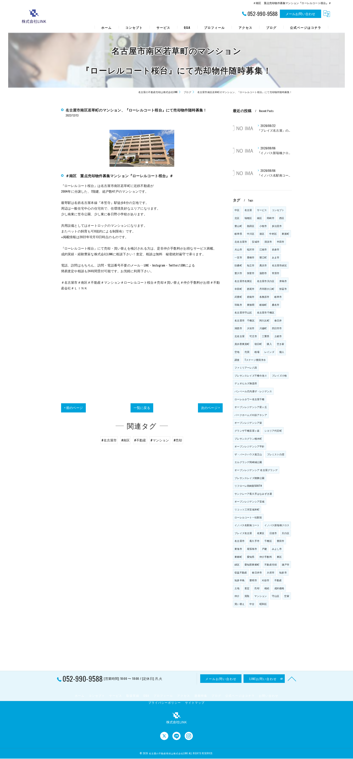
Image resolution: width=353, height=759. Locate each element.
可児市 (253, 336)
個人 (281, 351)
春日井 (278, 320)
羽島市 (238, 304)
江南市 (263, 249)
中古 (251, 604)
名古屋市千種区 (265, 312)
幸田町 (238, 288)
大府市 (270, 572)
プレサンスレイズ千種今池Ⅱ (251, 375)
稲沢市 (251, 249)
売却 (256, 588)
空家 (286, 596)
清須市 (268, 241)
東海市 (238, 548)
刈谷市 (265, 580)
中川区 (251, 233)
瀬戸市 (285, 564)
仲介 (237, 596)
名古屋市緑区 (279, 265)
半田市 (280, 241)
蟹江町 (263, 257)
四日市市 (277, 328)
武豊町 (238, 296)
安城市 (255, 241)
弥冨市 (283, 288)
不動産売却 (270, 564)
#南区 (125, 440)
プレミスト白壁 (275, 454)
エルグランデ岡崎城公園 (248, 462)
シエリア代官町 (273, 430)
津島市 (283, 281)
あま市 (275, 257)
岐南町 (263, 304)
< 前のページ (73, 407)
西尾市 (251, 288)
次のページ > (210, 407)
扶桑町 (238, 265)
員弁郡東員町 (242, 344)
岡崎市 (270, 218)
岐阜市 (278, 296)
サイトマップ (195, 702)
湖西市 (238, 328)
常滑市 (275, 273)
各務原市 (264, 296)
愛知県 (251, 556)
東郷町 (238, 556)
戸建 (264, 548)
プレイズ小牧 (279, 375)
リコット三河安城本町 (247, 509)
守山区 (275, 596)
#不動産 (140, 440)
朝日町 (258, 344)
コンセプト (278, 210)
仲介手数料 (265, 556)
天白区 (285, 533)
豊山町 (238, 226)
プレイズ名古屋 (243, 533)
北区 (237, 218)
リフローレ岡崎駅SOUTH (248, 485)
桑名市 (275, 304)
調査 (237, 359)
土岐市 (278, 336)
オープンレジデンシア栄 (248, 422)
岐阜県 (238, 233)
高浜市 (263, 265)
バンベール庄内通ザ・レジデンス (253, 391)
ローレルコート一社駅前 (248, 517)
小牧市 (263, 226)
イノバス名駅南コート (247, 525)
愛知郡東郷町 (252, 564)
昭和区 (263, 604)
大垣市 (251, 328)
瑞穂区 (248, 218)
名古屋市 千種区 (245, 320)
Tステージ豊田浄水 (255, 359)
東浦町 (285, 233)
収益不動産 (241, 572)
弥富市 (251, 273)
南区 (259, 218)
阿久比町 (264, 320)
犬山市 (238, 249)
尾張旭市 (252, 548)
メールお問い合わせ (300, 13)
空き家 (280, 344)
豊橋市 (251, 257)
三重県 (265, 336)
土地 (237, 588)
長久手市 (254, 540)
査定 (247, 588)
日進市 (273, 533)
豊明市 (253, 580)
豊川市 (238, 273)
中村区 (273, 233)
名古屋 (248, 210)
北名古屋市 (241, 241)
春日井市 (257, 572)
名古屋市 (240, 540)
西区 (281, 218)
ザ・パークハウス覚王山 (248, 454)
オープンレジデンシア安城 (249, 501)
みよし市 (277, 548)
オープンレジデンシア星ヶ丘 (251, 407)
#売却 (178, 440)
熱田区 (251, 226)
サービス (262, 210)
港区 (261, 233)
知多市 (283, 572)
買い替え (240, 604)
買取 (247, 596)
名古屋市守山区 (243, 312)
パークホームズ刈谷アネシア (251, 415)
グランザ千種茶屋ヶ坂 (247, 430)
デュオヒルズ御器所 (246, 383)
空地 (237, 351)
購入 (269, 344)
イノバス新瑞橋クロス (276, 525)
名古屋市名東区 (243, 281)
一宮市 (238, 257)
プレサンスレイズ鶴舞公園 (249, 478)
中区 (237, 210)
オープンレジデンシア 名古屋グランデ (256, 470)
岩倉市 (275, 249)
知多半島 (240, 580)
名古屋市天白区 (265, 281)
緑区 (237, 564)
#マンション (160, 440)
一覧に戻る (142, 407)
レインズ (269, 351)
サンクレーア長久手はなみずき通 (253, 493)
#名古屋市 (109, 440)
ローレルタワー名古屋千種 (249, 399)
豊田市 (280, 540)
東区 (279, 556)
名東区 (261, 533)
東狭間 (251, 304)
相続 (266, 588)
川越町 (263, 328)
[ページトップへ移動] (292, 679)
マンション (260, 596)
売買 (247, 351)
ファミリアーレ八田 (246, 367)
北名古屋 (240, 336)
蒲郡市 (263, 273)
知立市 (251, 265)
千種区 (268, 540)
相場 (256, 351)
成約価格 (279, 588)
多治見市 (277, 226)
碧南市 (251, 296)
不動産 (278, 580)
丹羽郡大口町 (266, 288)
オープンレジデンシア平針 (249, 446)
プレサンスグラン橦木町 (248, 438)
